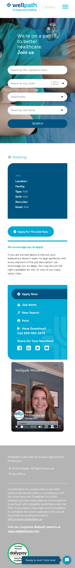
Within (55, 82)
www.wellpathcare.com (23, 531)
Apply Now (29, 294)
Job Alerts (29, 305)
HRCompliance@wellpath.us (25, 519)
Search (37, 123)
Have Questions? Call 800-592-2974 (31, 331)
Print (25, 320)
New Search (30, 312)
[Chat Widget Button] (67, 560)
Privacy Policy (17, 474)
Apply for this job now (32, 231)
